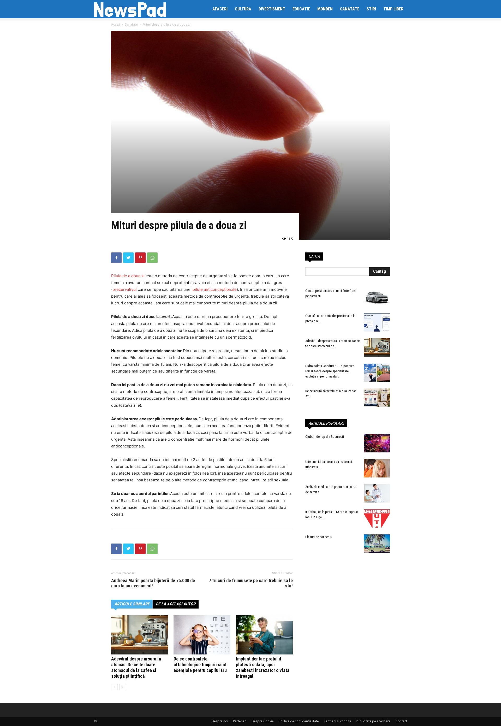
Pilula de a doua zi (128, 275)
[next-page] (123, 687)
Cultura (243, 9)
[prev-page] (114, 687)
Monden (325, 9)
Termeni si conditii (337, 721)
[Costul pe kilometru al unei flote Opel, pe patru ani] (377, 297)
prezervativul (125, 289)
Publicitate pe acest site (373, 721)
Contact (401, 721)
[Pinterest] (140, 257)
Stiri (371, 9)
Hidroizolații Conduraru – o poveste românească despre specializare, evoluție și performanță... (329, 371)
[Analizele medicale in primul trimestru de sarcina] (377, 493)
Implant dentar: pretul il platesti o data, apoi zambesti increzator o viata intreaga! (262, 667)
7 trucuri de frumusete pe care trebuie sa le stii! (251, 583)
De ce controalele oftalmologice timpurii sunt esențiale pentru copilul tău (200, 664)
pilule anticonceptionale (215, 289)
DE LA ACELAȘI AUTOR (175, 603)
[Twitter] (128, 257)
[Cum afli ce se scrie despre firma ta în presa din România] (377, 322)
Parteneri (240, 721)
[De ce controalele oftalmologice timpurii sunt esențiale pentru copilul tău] (202, 634)
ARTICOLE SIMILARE (132, 603)
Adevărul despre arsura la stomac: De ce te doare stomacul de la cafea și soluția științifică (136, 667)
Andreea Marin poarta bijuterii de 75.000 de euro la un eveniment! (153, 583)
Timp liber (393, 9)
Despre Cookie (263, 721)
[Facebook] (116, 257)
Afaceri (220, 9)
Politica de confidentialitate (299, 721)
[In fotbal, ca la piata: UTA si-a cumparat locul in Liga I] (377, 518)
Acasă (115, 24)
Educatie (301, 9)
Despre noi (220, 721)
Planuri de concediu (318, 537)
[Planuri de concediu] (377, 543)
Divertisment (272, 9)
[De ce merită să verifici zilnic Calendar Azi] (377, 397)
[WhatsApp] (152, 257)
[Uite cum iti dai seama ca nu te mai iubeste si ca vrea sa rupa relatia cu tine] (377, 468)
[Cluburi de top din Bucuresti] (377, 443)
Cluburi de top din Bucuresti (324, 437)
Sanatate (349, 9)
